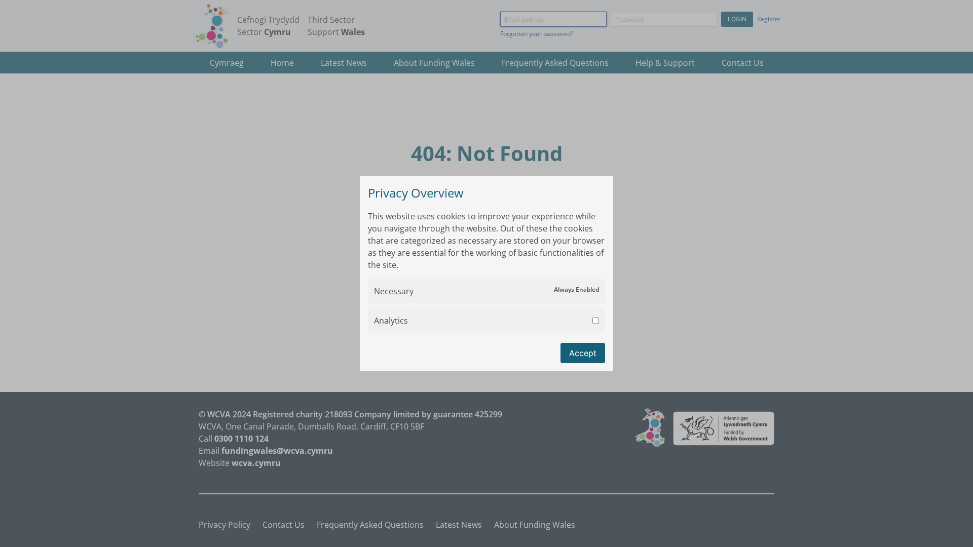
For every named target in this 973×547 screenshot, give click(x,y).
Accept (582, 353)
